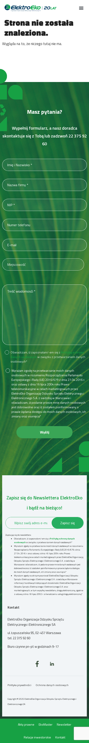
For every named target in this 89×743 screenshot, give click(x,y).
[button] (81, 8)
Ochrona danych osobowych (52, 685)
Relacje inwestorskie (37, 737)
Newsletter (64, 724)
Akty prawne (26, 724)
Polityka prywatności (19, 685)
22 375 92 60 (21, 638)
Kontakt (60, 737)
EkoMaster (45, 724)
